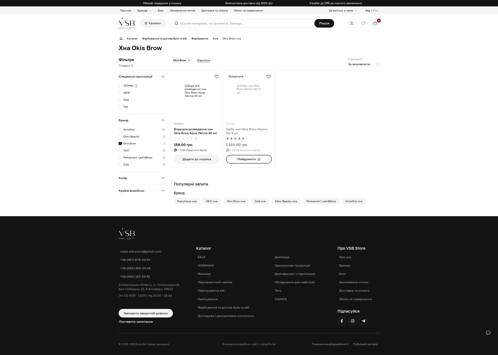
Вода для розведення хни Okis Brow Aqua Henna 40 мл (195, 131)
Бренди (143, 10)
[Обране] (363, 23)
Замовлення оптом (182, 10)
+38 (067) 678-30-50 (135, 260)
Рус (375, 10)
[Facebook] (342, 321)
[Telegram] (363, 321)
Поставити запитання (136, 322)
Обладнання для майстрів (295, 282)
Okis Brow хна (236, 201)
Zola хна (260, 201)
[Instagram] (352, 321)
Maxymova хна (187, 201)
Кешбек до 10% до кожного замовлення (336, 3)
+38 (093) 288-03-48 (135, 268)
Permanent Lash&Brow (321, 201)
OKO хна (211, 201)
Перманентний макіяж (215, 282)
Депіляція (282, 257)
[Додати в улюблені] (216, 76)
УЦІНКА (281, 299)
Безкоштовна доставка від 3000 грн (249, 3)
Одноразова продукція (292, 265)
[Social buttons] (488, 333)
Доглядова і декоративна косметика (226, 316)
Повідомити (246, 159)
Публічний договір (365, 344)
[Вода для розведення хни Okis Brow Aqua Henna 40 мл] (196, 96)
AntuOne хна (353, 201)
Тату (278, 290)
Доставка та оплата (215, 10)
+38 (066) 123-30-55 (135, 276)
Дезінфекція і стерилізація (295, 274)
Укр (367, 10)
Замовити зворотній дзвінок (146, 313)
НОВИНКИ (206, 265)
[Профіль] (351, 23)
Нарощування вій (211, 290)
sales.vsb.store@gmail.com (140, 251)
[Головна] (121, 38)
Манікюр (204, 274)
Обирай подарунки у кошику (162, 3)
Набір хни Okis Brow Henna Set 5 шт (246, 131)
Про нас (125, 10)
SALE (201, 257)
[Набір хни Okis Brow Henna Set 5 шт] (248, 96)
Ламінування (208, 299)
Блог (161, 10)
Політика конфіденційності (330, 344)
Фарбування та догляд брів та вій (223, 307)
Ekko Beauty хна (286, 201)
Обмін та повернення (248, 10)
